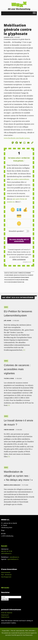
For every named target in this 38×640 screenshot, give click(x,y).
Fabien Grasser (9, 429)
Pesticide (15, 279)
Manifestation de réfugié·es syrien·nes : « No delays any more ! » (18, 475)
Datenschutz (5, 617)
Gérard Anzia (13, 275)
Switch (25, 231)
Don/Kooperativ (6, 577)
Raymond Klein (8, 37)
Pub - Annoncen (6, 575)
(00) (6, 551)
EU (24, 273)
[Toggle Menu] (34, 13)
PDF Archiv (5, 588)
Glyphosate (21, 275)
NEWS (6, 307)
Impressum (5, 615)
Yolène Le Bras (9, 378)
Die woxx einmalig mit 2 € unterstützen (19, 240)
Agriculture (8, 273)
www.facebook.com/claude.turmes (17, 138)
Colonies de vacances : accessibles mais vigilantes (17, 369)
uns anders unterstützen (20, 179)
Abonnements (5, 572)
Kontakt (4, 546)
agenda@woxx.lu (13, 559)
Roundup (14, 282)
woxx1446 (21, 282)
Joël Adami (7, 320)
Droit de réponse (6, 613)
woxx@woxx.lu (14, 557)
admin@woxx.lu (6, 553)
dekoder (29, 261)
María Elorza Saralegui (12, 485)
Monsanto (18, 277)
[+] (24, 350)
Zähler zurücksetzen (19, 259)
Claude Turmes (17, 273)
